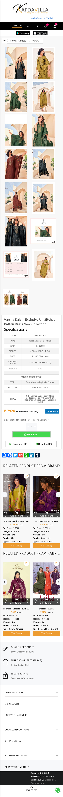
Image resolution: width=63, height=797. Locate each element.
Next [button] (58, 494)
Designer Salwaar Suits (35, 400)
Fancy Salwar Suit (45, 398)
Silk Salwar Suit (33, 396)
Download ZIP (19, 444)
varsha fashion (36, 341)
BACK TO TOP (31, 790)
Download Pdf (45, 444)
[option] (16, 507)
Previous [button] (4, 494)
